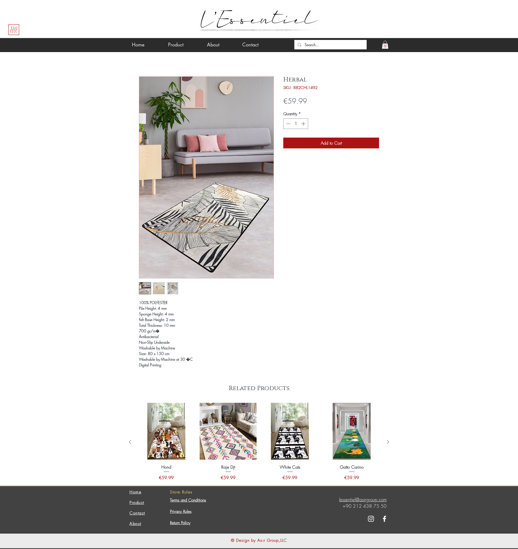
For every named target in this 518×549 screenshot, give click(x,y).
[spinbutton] (295, 124)
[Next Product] (388, 442)
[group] (259, 442)
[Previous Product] (130, 442)
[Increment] (304, 124)
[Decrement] (287, 124)
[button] (385, 45)
